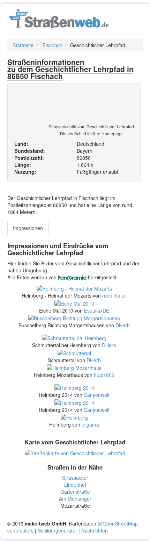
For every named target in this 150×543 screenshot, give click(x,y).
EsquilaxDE (96, 310)
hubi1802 (104, 374)
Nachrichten (94, 530)
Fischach (52, 45)
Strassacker (75, 477)
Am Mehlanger (75, 498)
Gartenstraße (75, 491)
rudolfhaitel (114, 295)
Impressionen (28, 227)
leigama (90, 424)
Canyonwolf (97, 394)
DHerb (122, 325)
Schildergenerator (57, 530)
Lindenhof (75, 484)
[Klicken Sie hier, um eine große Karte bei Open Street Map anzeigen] (75, 452)
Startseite (23, 45)
